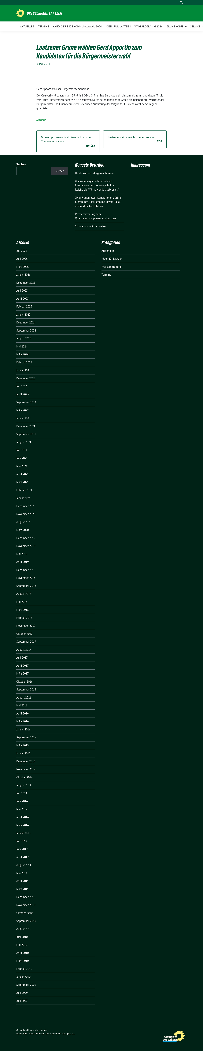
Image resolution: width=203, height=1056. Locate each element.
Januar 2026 (23, 274)
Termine (106, 274)
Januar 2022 (23, 418)
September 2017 (26, 641)
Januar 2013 (23, 833)
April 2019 (22, 562)
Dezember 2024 (25, 322)
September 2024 (26, 330)
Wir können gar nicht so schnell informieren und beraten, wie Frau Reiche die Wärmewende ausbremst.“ (97, 185)
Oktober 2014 (24, 777)
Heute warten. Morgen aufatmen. (94, 173)
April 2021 (22, 474)
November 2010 (25, 905)
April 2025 (22, 298)
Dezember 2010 (25, 897)
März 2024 (22, 354)
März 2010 (22, 960)
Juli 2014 (21, 793)
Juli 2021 (21, 450)
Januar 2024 (23, 370)
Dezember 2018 (25, 570)
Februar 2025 (24, 306)
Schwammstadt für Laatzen (91, 226)
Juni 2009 (22, 992)
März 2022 (22, 410)
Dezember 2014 (25, 761)
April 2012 (22, 857)
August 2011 (23, 865)
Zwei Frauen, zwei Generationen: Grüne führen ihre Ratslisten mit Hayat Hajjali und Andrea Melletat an (98, 202)
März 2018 (22, 609)
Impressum (140, 165)
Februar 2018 (24, 617)
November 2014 (25, 769)
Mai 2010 (21, 945)
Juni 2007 (22, 1000)
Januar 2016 (23, 729)
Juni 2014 (22, 801)
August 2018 (23, 593)
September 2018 (26, 586)
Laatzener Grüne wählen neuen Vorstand (135, 139)
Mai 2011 (21, 873)
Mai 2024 (21, 346)
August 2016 (23, 697)
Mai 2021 (21, 466)
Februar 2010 (24, 969)
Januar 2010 (23, 976)
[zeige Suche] (181, 2)
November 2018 (25, 578)
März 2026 (22, 266)
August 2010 (23, 929)
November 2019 (25, 546)
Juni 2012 (22, 849)
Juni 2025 (22, 290)
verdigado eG (68, 1033)
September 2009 (26, 985)
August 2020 (23, 522)
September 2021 (26, 434)
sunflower (39, 1033)
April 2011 (22, 881)
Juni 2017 (22, 657)
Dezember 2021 (25, 426)
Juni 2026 (22, 258)
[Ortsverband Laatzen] (20, 13)
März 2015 (22, 745)
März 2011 (22, 889)
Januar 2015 (23, 753)
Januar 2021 (23, 498)
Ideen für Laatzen (112, 258)
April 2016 (22, 713)
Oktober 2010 (24, 913)
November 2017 (25, 625)
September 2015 (26, 737)
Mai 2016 (21, 705)
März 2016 (22, 721)
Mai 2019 (21, 554)
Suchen (21, 164)
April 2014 (22, 817)
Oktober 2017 (24, 633)
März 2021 (22, 482)
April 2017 (22, 665)
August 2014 (23, 785)
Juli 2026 (21, 250)
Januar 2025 (23, 314)
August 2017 (23, 649)
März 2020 (22, 530)
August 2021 (23, 442)
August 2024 (23, 338)
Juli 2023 (21, 386)
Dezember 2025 (25, 282)
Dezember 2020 (25, 506)
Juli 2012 (21, 841)
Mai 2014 (21, 809)
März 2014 (22, 825)
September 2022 (26, 402)
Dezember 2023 (25, 378)
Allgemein (41, 119)
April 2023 (22, 394)
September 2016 (26, 689)
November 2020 (25, 514)
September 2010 (26, 921)
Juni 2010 (22, 937)
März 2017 (22, 673)
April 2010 (22, 953)
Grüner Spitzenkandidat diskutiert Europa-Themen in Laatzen (68, 141)
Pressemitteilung (112, 266)
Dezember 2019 (25, 538)
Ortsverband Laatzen (44, 13)
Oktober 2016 (24, 681)
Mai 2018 (21, 602)
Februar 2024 (24, 362)
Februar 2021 (24, 490)
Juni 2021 (22, 458)
